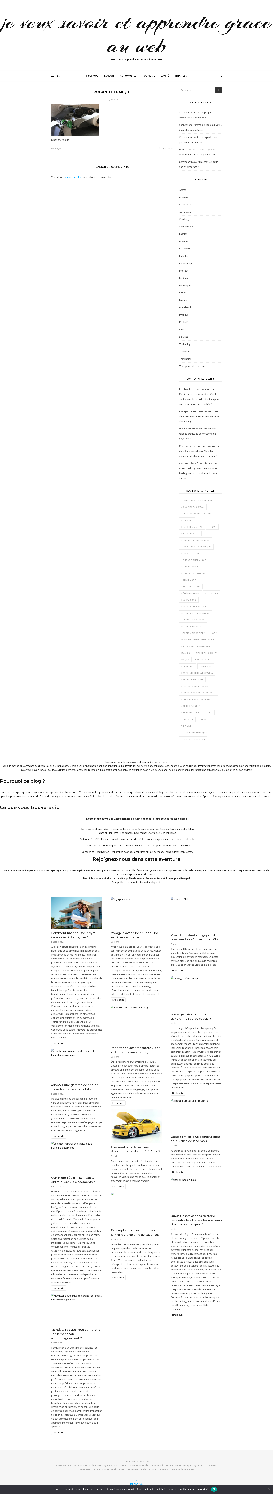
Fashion (183, 233)
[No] (269, 1489)
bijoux (212, 527)
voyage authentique (194, 732)
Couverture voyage (193, 573)
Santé (165, 75)
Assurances (185, 204)
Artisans (183, 197)
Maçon (185, 659)
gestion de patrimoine (195, 613)
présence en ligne (192, 679)
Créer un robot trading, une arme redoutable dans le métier (199, 473)
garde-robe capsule (193, 606)
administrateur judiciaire (197, 500)
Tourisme (148, 75)
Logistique (185, 285)
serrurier (187, 719)
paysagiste (202, 659)
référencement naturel (196, 699)
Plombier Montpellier (193, 428)
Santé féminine (190, 706)
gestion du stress (193, 620)
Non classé (185, 307)
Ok (213, 1489)
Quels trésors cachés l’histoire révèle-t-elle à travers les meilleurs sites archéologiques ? (196, 1220)
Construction (186, 226)
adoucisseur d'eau (192, 507)
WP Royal (144, 1461)
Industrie (184, 255)
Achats (182, 189)
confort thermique (193, 560)
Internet (183, 270)
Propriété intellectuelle (197, 673)
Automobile (128, 75)
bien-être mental (192, 527)
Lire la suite (58, 1043)
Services (183, 336)
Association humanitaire (197, 513)
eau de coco (188, 600)
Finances (181, 75)
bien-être (187, 520)
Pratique (92, 75)
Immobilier (185, 248)
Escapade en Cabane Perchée (198, 411)
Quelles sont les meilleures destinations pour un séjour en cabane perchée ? (199, 398)
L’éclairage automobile (196, 646)
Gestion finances (192, 626)
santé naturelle (191, 712)
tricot (203, 719)
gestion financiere (193, 633)
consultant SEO (191, 567)
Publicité (183, 322)
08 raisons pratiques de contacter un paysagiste (197, 433)
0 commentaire (166, 148)
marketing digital (207, 653)
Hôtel (214, 633)
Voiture (186, 726)
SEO (210, 712)
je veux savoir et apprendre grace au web (136, 33)
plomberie (206, 666)
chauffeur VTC (190, 533)
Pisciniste (187, 666)
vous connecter (73, 176)
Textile (143, 1469)
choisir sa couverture (195, 540)
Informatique (186, 263)
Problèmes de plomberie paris (199, 446)
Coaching (184, 219)
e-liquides (211, 593)
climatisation (190, 553)
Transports (185, 358)
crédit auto (189, 580)
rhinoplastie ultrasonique (198, 693)
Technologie (185, 344)
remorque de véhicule (195, 686)
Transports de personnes (193, 366)
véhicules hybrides (193, 739)
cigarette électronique (196, 547)
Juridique (183, 277)
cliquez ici (156, 882)
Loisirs (182, 292)
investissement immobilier (198, 639)
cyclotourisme (190, 586)
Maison (109, 75)
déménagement (190, 593)
